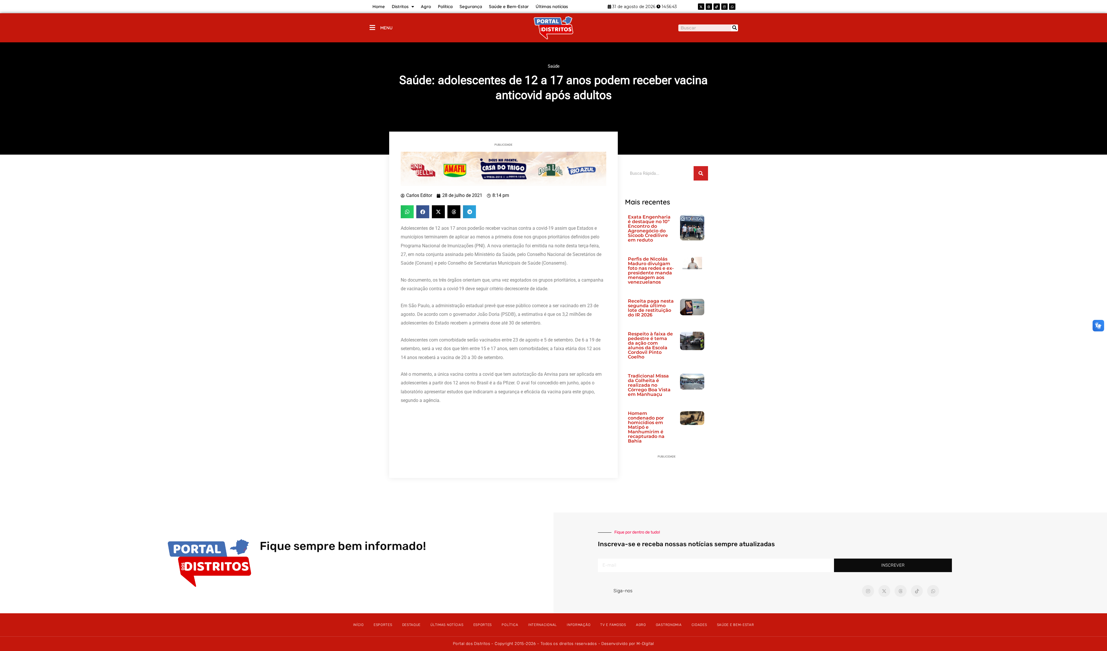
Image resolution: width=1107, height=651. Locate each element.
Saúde (554, 66)
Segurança (471, 6)
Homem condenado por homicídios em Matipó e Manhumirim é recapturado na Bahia (646, 427)
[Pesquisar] (734, 27)
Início (358, 625)
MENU (386, 28)
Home (378, 6)
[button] (407, 211)
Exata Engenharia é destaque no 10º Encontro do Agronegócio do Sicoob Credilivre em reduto (649, 228)
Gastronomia (669, 625)
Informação (578, 625)
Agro (426, 6)
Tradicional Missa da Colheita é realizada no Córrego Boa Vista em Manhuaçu (649, 385)
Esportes (383, 625)
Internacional (542, 625)
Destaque (411, 625)
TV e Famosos (613, 625)
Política (445, 6)
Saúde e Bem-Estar (509, 6)
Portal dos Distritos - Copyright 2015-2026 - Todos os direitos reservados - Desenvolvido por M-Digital (553, 643)
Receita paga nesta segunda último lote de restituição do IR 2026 (651, 308)
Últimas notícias (552, 6)
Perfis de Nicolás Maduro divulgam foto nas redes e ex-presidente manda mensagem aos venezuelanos (651, 270)
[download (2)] (503, 168)
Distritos (400, 6)
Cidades (699, 625)
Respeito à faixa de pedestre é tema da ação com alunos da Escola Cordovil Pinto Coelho (650, 345)
